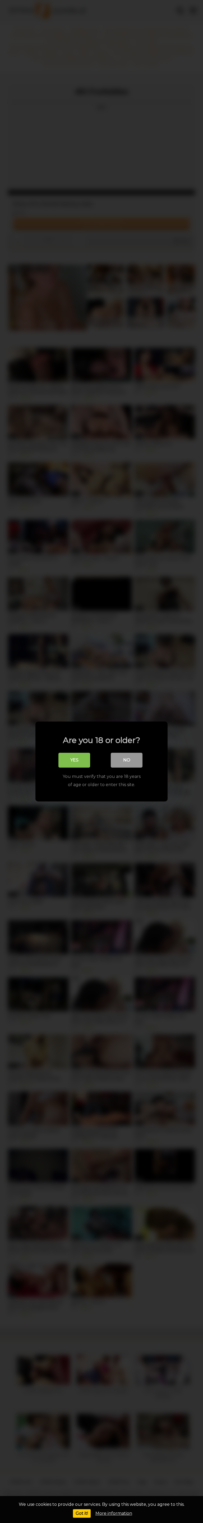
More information (113, 1513)
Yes (74, 760)
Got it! (82, 1513)
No (126, 760)
